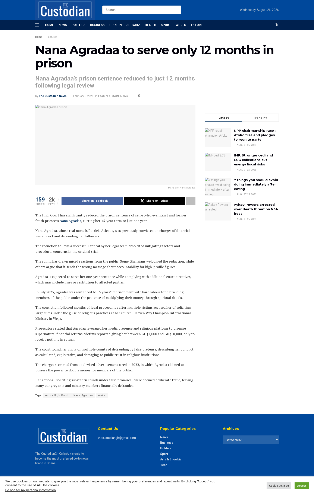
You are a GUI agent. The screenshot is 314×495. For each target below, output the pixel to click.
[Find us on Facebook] (270, 25)
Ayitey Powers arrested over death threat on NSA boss (256, 209)
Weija (102, 395)
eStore (196, 25)
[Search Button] (177, 10)
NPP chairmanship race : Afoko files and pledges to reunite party (255, 135)
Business (97, 25)
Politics (78, 25)
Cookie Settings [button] (279, 485)
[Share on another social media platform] (190, 201)
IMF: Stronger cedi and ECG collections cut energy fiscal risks (253, 159)
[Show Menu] (37, 24)
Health (150, 25)
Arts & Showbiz (171, 459)
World (181, 25)
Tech (163, 465)
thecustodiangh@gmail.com (117, 438)
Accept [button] (301, 485)
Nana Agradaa (70, 220)
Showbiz (133, 25)
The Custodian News (52, 96)
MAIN (115, 96)
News (63, 25)
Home (49, 25)
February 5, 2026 (83, 96)
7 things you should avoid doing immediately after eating (256, 184)
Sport (166, 25)
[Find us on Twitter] (277, 25)
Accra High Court (57, 395)
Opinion (115, 25)
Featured (52, 36)
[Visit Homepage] (65, 10)
